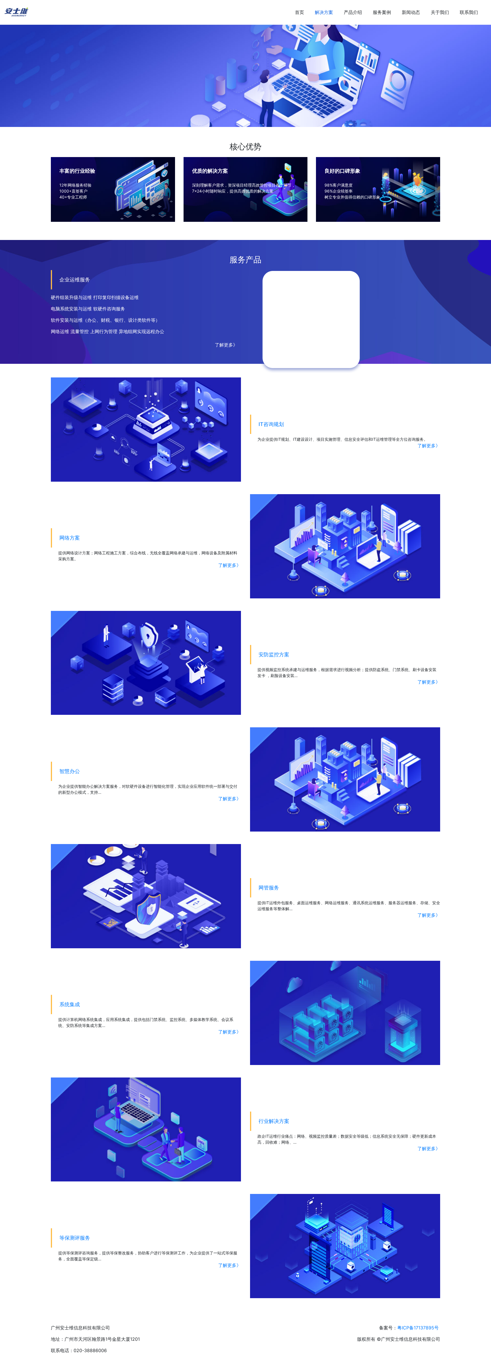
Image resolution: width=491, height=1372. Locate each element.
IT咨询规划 (271, 424)
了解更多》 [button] (226, 345)
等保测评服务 (74, 1238)
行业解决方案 (274, 1121)
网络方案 (69, 538)
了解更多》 (428, 445)
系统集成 (69, 1004)
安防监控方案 (274, 654)
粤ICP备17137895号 (418, 1328)
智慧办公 (69, 771)
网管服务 (269, 888)
